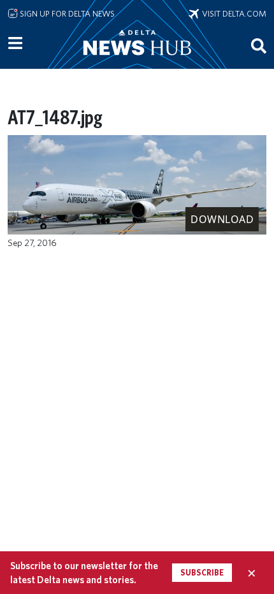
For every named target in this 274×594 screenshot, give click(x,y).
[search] (258, 45)
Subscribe (202, 572)
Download (222, 219)
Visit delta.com (232, 13)
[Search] (258, 45)
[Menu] (15, 43)
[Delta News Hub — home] (137, 59)
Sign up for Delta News (66, 13)
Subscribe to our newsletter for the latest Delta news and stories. (84, 572)
